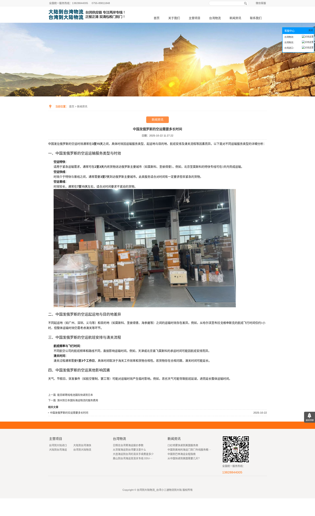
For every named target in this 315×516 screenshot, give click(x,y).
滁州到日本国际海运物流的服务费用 (77, 400)
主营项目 (194, 18)
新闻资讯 (235, 18)
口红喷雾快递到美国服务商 (183, 445)
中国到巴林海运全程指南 (182, 454)
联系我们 (256, 18)
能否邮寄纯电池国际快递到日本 (75, 394)
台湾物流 (215, 18)
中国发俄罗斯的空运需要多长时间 (69, 412)
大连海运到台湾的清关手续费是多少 (133, 454)
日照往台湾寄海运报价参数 (128, 445)
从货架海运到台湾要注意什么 (129, 449)
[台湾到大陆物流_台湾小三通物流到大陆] (87, 21)
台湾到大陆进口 (58, 445)
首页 (157, 18)
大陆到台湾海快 (82, 445)
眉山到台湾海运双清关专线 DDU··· (132, 458)
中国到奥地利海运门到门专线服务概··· (189, 449)
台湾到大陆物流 (82, 449)
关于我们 (174, 18)
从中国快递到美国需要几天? (184, 458)
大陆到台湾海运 (58, 449)
